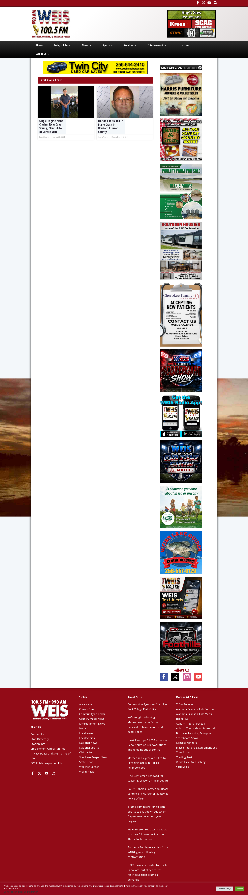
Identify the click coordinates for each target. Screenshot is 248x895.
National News (88, 742)
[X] (203, 2)
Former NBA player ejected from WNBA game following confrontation (148, 852)
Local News (86, 733)
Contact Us (37, 734)
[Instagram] (53, 773)
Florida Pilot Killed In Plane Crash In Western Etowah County (110, 126)
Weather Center (89, 766)
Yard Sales (182, 766)
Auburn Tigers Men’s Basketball (195, 728)
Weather (128, 45)
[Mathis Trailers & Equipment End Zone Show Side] (181, 461)
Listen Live (183, 45)
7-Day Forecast (185, 704)
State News (86, 762)
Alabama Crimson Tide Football (195, 709)
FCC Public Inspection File (46, 763)
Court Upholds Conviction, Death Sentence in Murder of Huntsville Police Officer (148, 793)
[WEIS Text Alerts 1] (181, 597)
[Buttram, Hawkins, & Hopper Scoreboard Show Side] (181, 370)
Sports (106, 45)
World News (86, 771)
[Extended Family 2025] (181, 506)
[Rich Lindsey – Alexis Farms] (181, 191)
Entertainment (155, 45)
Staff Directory (40, 739)
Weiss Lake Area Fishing (191, 762)
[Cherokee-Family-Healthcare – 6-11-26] (181, 314)
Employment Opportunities (48, 748)
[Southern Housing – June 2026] (181, 250)
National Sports (89, 747)
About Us (41, 54)
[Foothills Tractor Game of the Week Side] (181, 643)
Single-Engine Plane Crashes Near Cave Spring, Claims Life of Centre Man (51, 126)
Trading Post (184, 757)
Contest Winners (186, 742)
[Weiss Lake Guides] (181, 552)
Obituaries (85, 752)
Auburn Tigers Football (190, 723)
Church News (87, 709)
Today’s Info (61, 45)
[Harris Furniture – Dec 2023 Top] (181, 94)
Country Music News (91, 718)
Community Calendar (92, 714)
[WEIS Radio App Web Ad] (181, 416)
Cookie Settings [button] (224, 888)
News (85, 45)
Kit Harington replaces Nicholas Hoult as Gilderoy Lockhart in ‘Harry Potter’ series (147, 834)
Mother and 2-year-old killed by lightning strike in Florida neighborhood (147, 762)
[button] (215, 3)
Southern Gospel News (93, 757)
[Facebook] (197, 2)
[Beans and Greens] (181, 139)
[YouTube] (209, 2)
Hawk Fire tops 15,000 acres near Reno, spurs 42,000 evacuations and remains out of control (148, 744)
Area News (85, 704)
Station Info (38, 744)
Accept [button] (240, 888)
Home (39, 45)
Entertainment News (92, 723)
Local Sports (87, 738)
